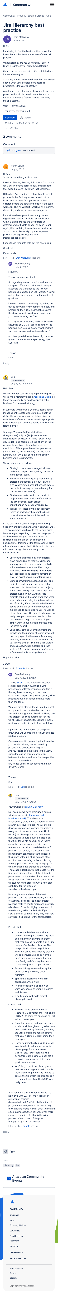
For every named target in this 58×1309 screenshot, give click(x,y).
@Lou (20, 682)
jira (17, 1165)
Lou (13, 376)
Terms (12, 1273)
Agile (48, 15)
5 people (20, 668)
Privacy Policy (16, 1268)
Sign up (18, 150)
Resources (14, 1240)
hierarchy (9, 1165)
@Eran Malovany (34, 806)
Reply (6, 363)
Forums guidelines (18, 1225)
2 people (25, 1126)
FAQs (12, 1220)
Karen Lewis (17, 165)
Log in (8, 150)
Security (13, 1278)
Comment (10, 117)
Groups (21, 15)
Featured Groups (35, 15)
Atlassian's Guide (42, 396)
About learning (16, 1236)
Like (5, 257)
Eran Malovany (21, 37)
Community (22, 4)
